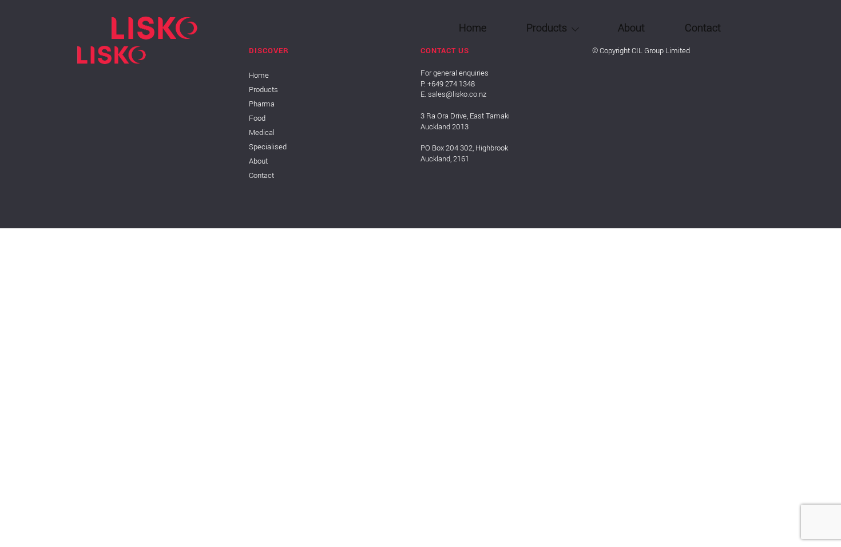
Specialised (531, 162)
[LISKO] (154, 36)
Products (546, 27)
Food (517, 105)
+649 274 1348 (451, 84)
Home (472, 27)
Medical (524, 133)
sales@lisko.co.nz (457, 94)
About (631, 27)
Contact (703, 27)
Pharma (524, 76)
